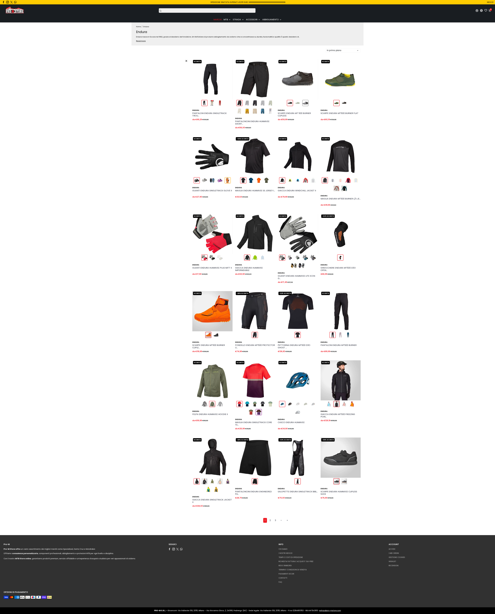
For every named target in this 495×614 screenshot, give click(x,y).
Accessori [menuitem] (251, 19)
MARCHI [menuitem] (217, 19)
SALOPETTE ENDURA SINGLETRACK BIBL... (298, 491)
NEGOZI (490, 2)
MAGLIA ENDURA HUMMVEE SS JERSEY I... (255, 190)
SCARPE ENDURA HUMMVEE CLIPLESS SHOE (339, 493)
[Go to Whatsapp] (15, 2)
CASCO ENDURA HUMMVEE (291, 422)
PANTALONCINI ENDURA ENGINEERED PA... (253, 493)
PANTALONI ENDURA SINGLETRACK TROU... (209, 114)
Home (138, 27)
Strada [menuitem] (237, 19)
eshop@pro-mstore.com (330, 610)
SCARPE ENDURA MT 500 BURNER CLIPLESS (294, 114)
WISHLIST (392, 561)
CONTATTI (283, 578)
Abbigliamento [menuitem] (270, 19)
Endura (195, 110)
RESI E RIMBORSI (285, 565)
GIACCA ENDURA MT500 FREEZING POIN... (338, 415)
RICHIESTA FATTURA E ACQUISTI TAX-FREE (296, 561)
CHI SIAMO (283, 549)
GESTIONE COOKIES (397, 557)
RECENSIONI (393, 565)
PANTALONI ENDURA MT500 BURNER (339, 345)
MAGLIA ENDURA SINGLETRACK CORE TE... (253, 423)
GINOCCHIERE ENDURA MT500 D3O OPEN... (338, 269)
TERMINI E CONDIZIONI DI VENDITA (293, 569)
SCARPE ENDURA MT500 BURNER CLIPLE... (208, 346)
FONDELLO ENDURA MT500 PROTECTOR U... (255, 346)
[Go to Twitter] (11, 2)
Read (138, 41)
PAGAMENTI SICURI (286, 574)
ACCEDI (392, 549)
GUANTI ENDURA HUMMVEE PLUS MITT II (212, 268)
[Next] (227, 78)
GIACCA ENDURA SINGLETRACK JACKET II (212, 501)
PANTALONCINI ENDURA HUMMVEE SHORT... (252, 122)
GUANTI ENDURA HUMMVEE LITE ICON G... (296, 277)
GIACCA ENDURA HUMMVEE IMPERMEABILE (249, 269)
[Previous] (197, 78)
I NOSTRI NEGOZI (285, 553)
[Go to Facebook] (3, 2)
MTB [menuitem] (226, 19)
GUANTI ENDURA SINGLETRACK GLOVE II (212, 190)
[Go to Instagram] (7, 2)
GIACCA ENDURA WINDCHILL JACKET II (297, 190)
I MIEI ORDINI (394, 553)
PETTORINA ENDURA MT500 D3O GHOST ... (294, 346)
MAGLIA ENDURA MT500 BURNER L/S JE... (341, 198)
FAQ (280, 582)
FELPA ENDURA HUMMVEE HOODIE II (210, 414)
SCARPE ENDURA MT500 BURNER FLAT (339, 113)
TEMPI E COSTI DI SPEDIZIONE (291, 557)
